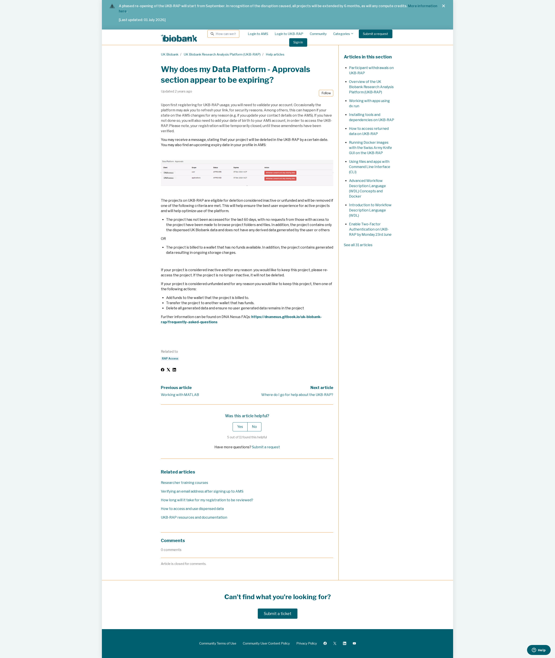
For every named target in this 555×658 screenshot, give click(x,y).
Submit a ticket (277, 613)
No (254, 427)
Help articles (275, 54)
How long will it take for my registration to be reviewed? (207, 500)
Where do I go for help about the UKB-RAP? (297, 395)
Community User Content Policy (266, 643)
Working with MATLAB (180, 395)
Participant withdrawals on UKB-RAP (371, 70)
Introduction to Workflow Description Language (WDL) (370, 210)
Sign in (298, 42)
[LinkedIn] (174, 370)
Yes (240, 427)
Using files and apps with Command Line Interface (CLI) (369, 167)
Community (318, 34)
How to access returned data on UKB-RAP (369, 131)
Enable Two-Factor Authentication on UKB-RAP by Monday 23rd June (370, 229)
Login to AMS (258, 34)
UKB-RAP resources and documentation (194, 517)
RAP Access (170, 358)
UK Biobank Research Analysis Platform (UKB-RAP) (222, 54)
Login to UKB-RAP (289, 34)
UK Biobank (169, 54)
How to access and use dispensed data (192, 509)
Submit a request (375, 34)
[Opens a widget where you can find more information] (539, 650)
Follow (326, 93)
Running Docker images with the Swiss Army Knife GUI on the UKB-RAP (370, 147)
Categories (342, 34)
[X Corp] (168, 370)
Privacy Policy (306, 643)
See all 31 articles (358, 245)
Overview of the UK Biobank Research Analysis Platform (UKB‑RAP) (371, 87)
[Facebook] (162, 370)
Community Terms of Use (217, 643)
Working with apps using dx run (369, 103)
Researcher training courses (184, 483)
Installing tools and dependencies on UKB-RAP (371, 117)
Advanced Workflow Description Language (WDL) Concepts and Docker (367, 188)
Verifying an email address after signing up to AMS (202, 491)
